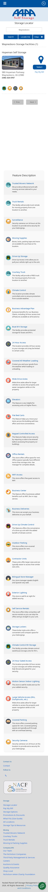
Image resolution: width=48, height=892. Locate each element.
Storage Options (10, 811)
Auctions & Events (11, 864)
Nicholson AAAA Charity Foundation (19, 874)
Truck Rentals (9, 839)
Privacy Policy (32, 885)
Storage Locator (10, 805)
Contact (6, 765)
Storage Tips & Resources (14, 825)
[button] (42, 886)
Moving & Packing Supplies (15, 843)
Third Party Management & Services (19, 857)
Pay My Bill (39, 72)
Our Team (7, 850)
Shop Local (8, 871)
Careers (6, 860)
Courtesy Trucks (10, 836)
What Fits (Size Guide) (12, 818)
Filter (36, 37)
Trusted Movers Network (14, 833)
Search (11, 36)
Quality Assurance (11, 867)
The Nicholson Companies (14, 854)
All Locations (8, 822)
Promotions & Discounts (14, 815)
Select (39, 67)
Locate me (25, 36)
